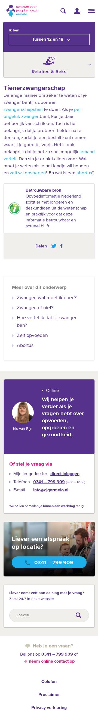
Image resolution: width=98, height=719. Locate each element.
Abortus (25, 345)
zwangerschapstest (23, 109)
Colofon (49, 682)
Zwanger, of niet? (35, 307)
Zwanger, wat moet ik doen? (46, 297)
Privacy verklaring (49, 708)
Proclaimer (49, 695)
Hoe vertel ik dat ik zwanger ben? (46, 321)
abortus (84, 173)
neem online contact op (52, 661)
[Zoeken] (63, 11)
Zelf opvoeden (32, 335)
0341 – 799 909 (49, 482)
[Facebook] (60, 246)
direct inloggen (64, 474)
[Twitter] (53, 246)
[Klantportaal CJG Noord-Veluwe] (77, 11)
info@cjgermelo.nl (50, 490)
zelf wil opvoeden (27, 173)
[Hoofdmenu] (91, 11)
